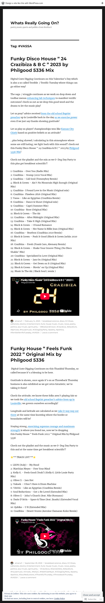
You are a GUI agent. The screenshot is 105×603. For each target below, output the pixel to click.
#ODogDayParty (40, 330)
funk (43, 324)
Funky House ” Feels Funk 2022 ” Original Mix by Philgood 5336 (41, 354)
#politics (60, 330)
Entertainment (33, 324)
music (60, 324)
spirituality (33, 327)
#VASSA (35, 332)
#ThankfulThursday (43, 574)
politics (14, 327)
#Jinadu (27, 572)
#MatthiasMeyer (47, 572)
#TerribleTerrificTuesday (21, 332)
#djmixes (15, 330)
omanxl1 (18, 321)
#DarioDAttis (56, 569)
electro (23, 324)
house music (51, 324)
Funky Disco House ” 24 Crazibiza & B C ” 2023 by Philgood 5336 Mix (39, 64)
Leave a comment (50, 332)
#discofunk (72, 327)
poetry (72, 324)
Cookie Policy (59, 599)
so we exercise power (66, 117)
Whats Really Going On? (35, 23)
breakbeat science (51, 321)
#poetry (51, 330)
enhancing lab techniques (41, 98)
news (66, 324)
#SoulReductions (26, 574)
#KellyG (35, 572)
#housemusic (26, 330)
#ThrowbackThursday (63, 574)
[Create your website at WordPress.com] (52, 3)
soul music (22, 327)
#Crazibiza (61, 327)
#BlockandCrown (48, 327)
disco (62, 321)
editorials (15, 324)
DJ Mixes (69, 321)
